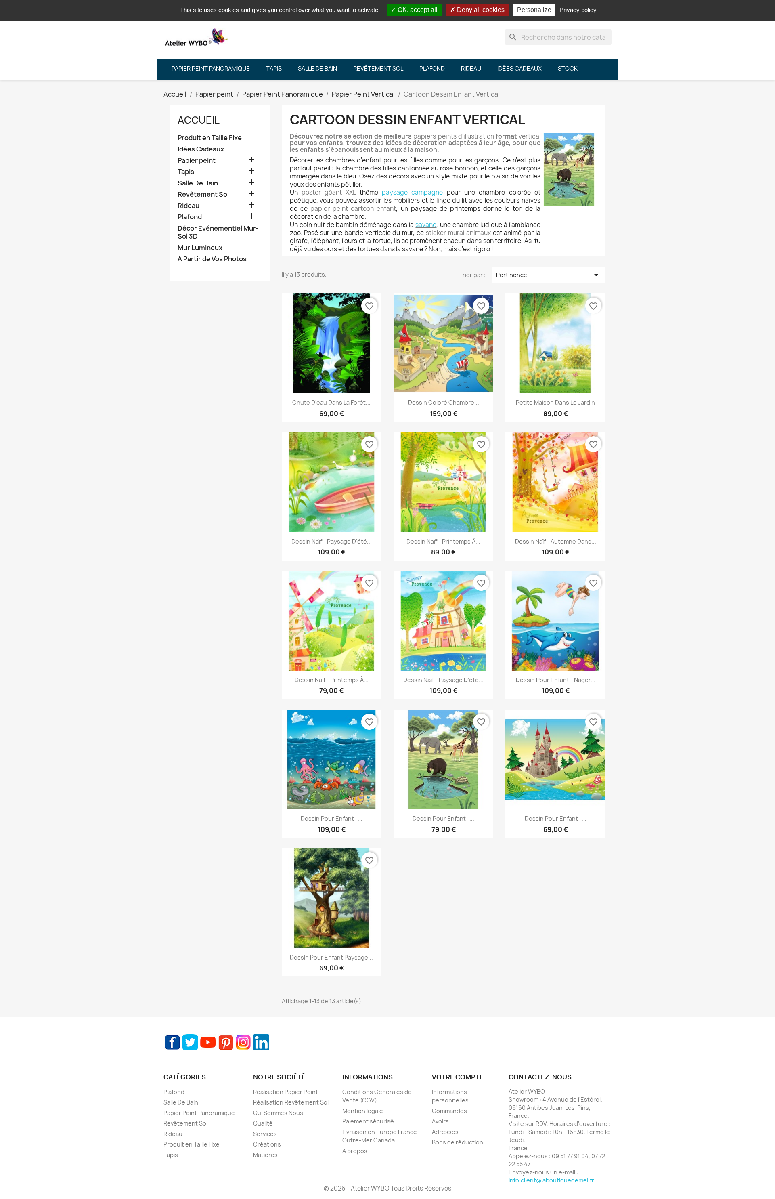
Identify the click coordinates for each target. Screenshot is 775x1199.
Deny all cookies (480, 9)
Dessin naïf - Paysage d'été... (331, 541)
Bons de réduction (457, 1142)
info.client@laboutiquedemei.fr (551, 1180)
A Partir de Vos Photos (212, 259)
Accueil (199, 120)
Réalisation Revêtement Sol (291, 1102)
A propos (354, 1151)
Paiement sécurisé (368, 1121)
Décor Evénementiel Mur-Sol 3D (218, 232)
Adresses (445, 1132)
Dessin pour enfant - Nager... (555, 680)
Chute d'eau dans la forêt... (331, 402)
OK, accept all (417, 9)
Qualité (263, 1123)
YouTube (208, 1042)
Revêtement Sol (203, 194)
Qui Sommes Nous (278, 1113)
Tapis (186, 172)
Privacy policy (578, 9)
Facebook (172, 1042)
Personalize (534, 9)
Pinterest (226, 1042)
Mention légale (362, 1111)
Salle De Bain (198, 183)
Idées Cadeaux (201, 149)
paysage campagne (412, 192)
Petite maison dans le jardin (555, 402)
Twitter (190, 1042)
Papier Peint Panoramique (199, 1113)
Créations (267, 1144)
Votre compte (458, 1077)
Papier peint (197, 160)
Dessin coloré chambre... (443, 402)
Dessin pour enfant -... (331, 818)
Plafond (190, 217)
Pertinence (548, 275)
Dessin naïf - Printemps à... (443, 541)
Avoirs (440, 1121)
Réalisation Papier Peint (285, 1092)
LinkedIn (261, 1042)
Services (265, 1134)
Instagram (243, 1042)
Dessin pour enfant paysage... (331, 957)
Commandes (449, 1111)
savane (425, 224)
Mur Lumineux (200, 248)
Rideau (188, 206)
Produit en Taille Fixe (210, 138)
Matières (265, 1155)
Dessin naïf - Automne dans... (555, 541)
